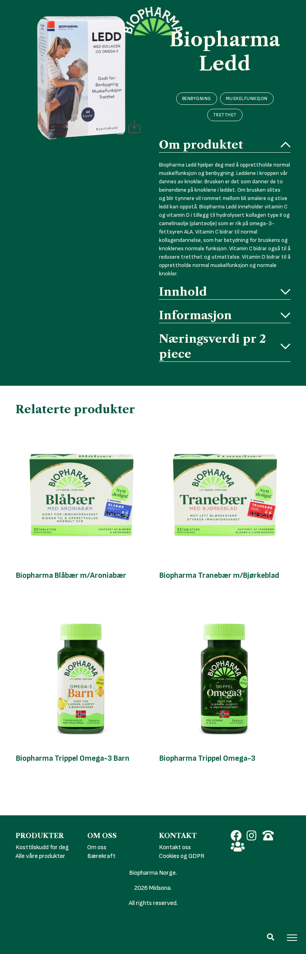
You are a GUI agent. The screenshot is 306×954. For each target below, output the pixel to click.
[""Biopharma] (239, 836)
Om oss (96, 847)
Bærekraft (101, 856)
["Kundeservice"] (271, 836)
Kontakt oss (175, 847)
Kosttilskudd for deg (42, 847)
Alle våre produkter (40, 856)
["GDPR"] (239, 848)
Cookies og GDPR (181, 856)
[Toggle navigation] (292, 937)
